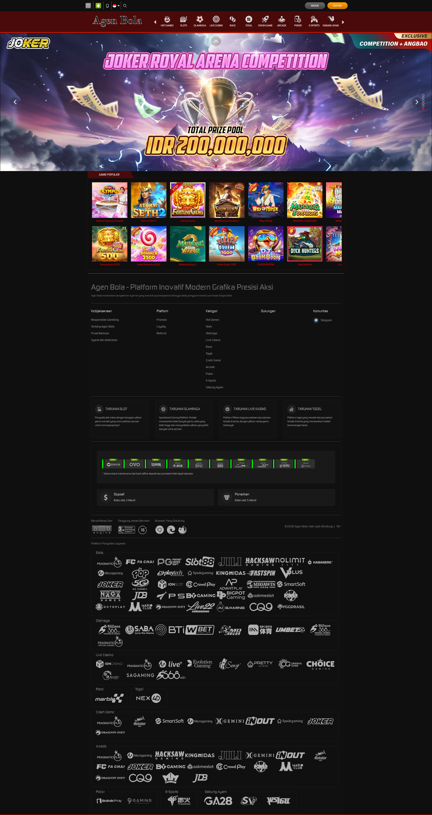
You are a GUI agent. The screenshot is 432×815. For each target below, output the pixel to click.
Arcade (281, 25)
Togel (248, 25)
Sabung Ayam (331, 25)
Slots (183, 25)
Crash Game (265, 25)
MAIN (112, 200)
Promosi (162, 320)
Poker (298, 25)
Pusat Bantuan (100, 333)
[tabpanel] (216, 102)
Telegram (326, 320)
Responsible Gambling (105, 320)
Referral (161, 333)
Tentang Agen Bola (102, 326)
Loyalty (161, 326)
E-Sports (314, 25)
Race (233, 25)
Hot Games (167, 25)
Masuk (315, 5)
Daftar (337, 5)
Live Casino (216, 25)
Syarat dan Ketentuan (104, 340)
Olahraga (200, 25)
